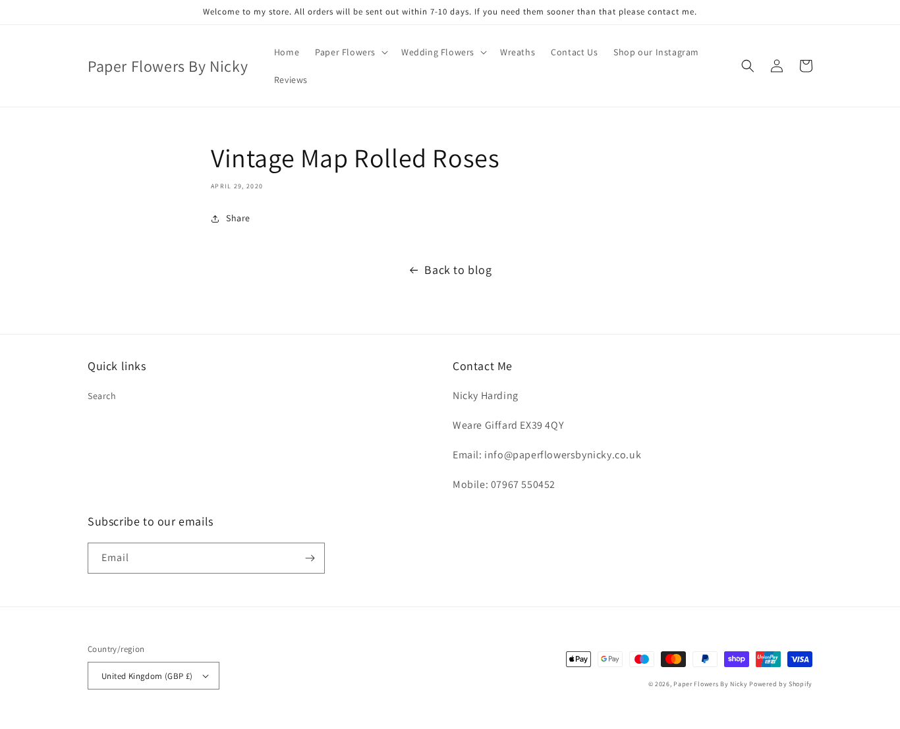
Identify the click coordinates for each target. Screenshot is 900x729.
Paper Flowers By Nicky (710, 684)
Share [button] (238, 218)
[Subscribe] (309, 558)
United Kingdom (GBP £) (147, 676)
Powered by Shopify (780, 684)
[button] (350, 52)
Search (102, 396)
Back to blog (458, 269)
